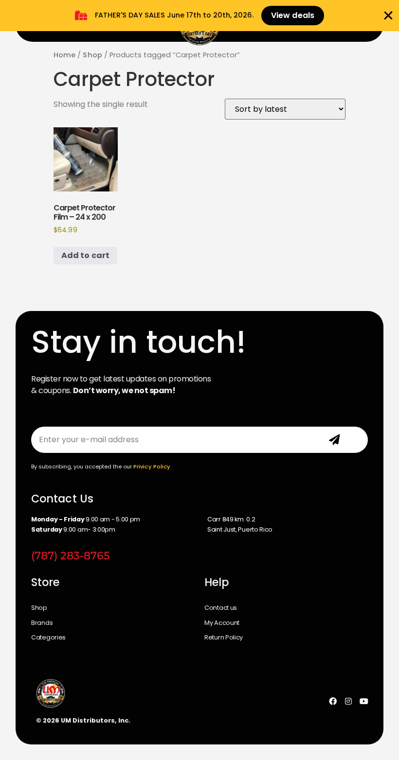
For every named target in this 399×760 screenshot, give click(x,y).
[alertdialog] (199, 15)
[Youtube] (364, 701)
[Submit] (334, 440)
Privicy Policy (151, 466)
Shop (92, 55)
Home (64, 55)
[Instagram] (348, 701)
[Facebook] (333, 701)
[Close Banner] (388, 15)
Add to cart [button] (85, 255)
